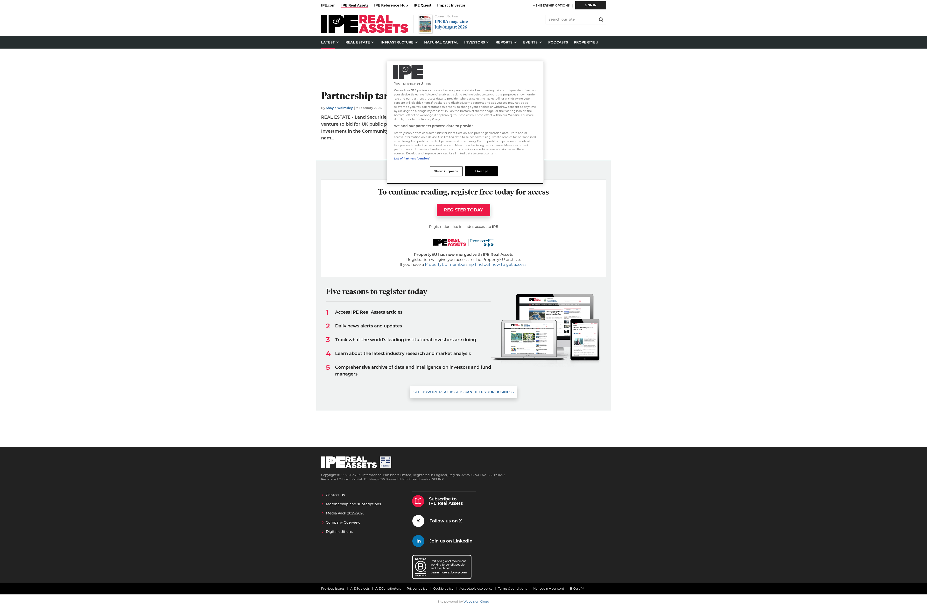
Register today (463, 210)
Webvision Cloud (476, 601)
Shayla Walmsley (339, 108)
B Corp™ (577, 588)
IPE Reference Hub (391, 5)
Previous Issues (332, 588)
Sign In (591, 5)
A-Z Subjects (360, 588)
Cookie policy (443, 588)
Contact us (335, 495)
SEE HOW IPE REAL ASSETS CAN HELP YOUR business (464, 392)
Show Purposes (446, 171)
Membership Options (551, 5)
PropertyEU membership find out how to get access (476, 264)
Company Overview (343, 522)
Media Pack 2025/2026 (345, 513)
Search (600, 19)
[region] (465, 122)
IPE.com (328, 5)
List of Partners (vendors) (412, 158)
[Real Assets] (364, 31)
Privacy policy (417, 588)
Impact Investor (451, 5)
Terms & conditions (512, 588)
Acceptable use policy (475, 588)
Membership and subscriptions (353, 504)
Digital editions (339, 531)
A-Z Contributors (388, 588)
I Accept (481, 171)
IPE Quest (422, 5)
